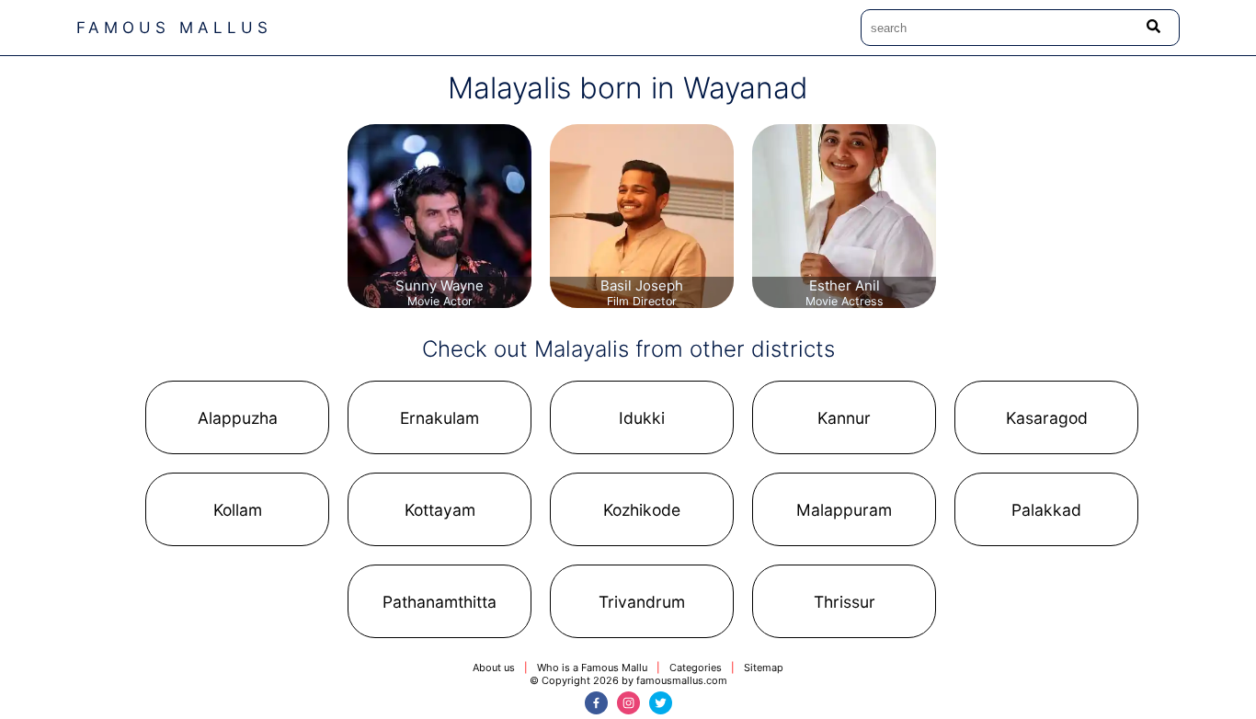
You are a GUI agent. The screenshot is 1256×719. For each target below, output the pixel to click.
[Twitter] (660, 702)
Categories (695, 667)
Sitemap (763, 667)
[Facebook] (596, 702)
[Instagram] (628, 702)
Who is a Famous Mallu (592, 667)
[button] (237, 417)
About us (494, 667)
